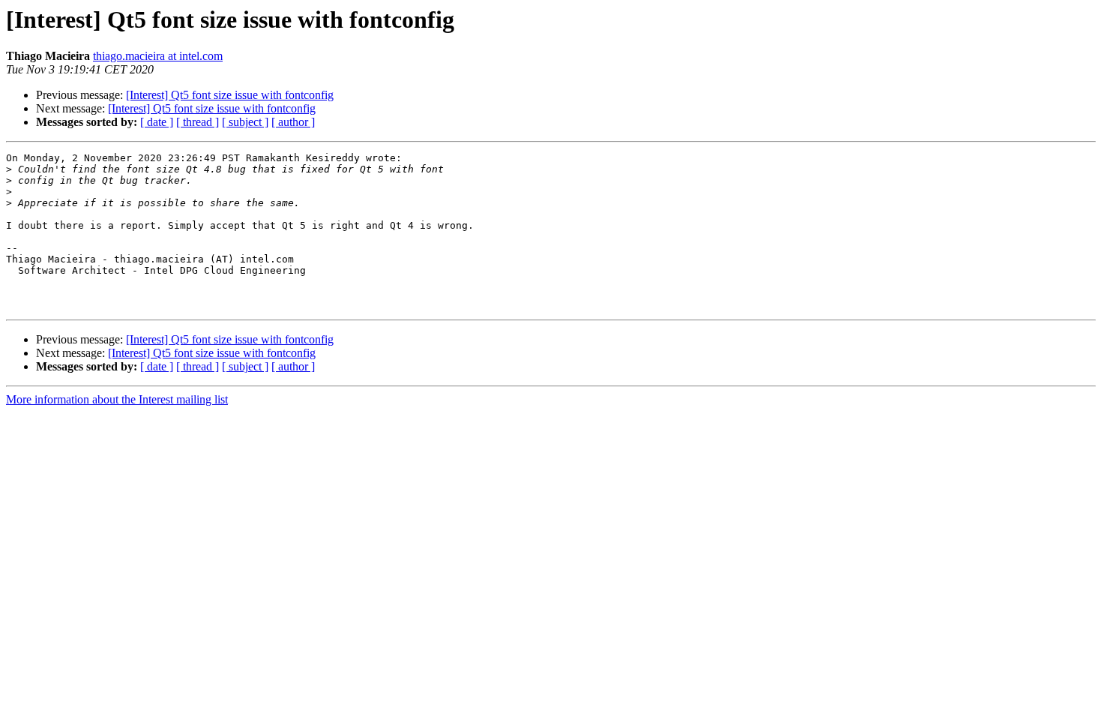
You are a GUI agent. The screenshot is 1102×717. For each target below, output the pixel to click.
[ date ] (156, 122)
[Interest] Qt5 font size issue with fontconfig (230, 94)
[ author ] (293, 122)
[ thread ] (197, 122)
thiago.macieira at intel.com (158, 56)
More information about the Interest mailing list (117, 399)
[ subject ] (245, 122)
